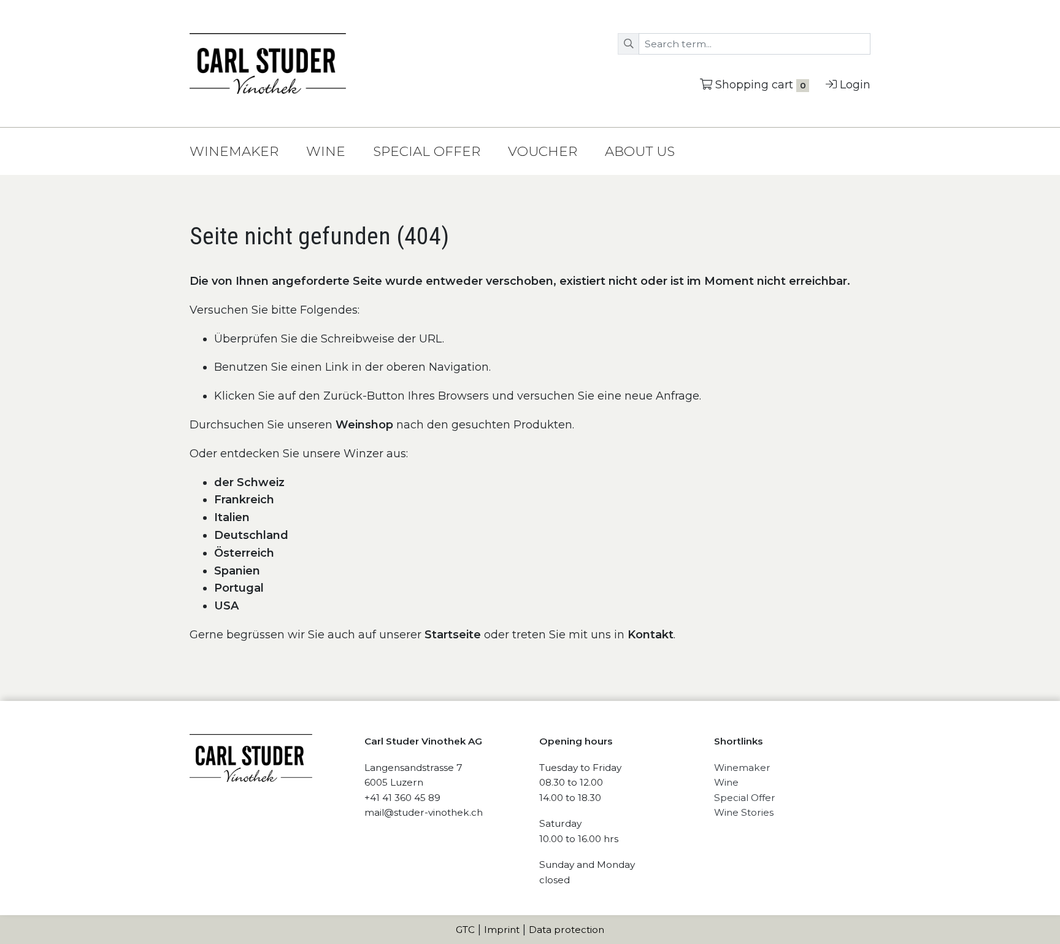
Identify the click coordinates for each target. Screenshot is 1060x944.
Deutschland (251, 535)
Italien (232, 517)
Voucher (542, 151)
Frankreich (244, 499)
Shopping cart (760, 84)
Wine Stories (744, 812)
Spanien (237, 571)
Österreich (244, 553)
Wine (325, 151)
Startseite (454, 634)
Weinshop (364, 424)
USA (226, 606)
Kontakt (651, 634)
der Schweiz (249, 482)
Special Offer (426, 151)
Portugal (239, 588)
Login (855, 84)
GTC (465, 929)
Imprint (502, 929)
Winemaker (234, 151)
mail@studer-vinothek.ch (423, 812)
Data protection (566, 929)
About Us (640, 151)
